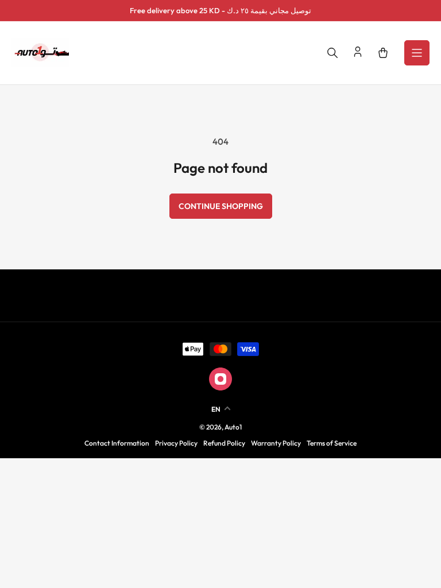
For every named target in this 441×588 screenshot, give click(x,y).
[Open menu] (417, 52)
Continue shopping (221, 206)
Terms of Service (332, 443)
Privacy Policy (176, 443)
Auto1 (233, 427)
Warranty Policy (276, 443)
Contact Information (116, 443)
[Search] (332, 52)
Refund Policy (224, 443)
